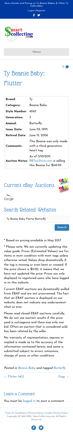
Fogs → (63, 376)
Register (40, 10)
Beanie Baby (26, 368)
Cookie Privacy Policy (56, 413)
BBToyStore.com (40, 160)
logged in (29, 401)
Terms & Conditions (15, 413)
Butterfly (60, 368)
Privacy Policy (35, 413)
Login (31, 10)
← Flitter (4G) (14, 376)
